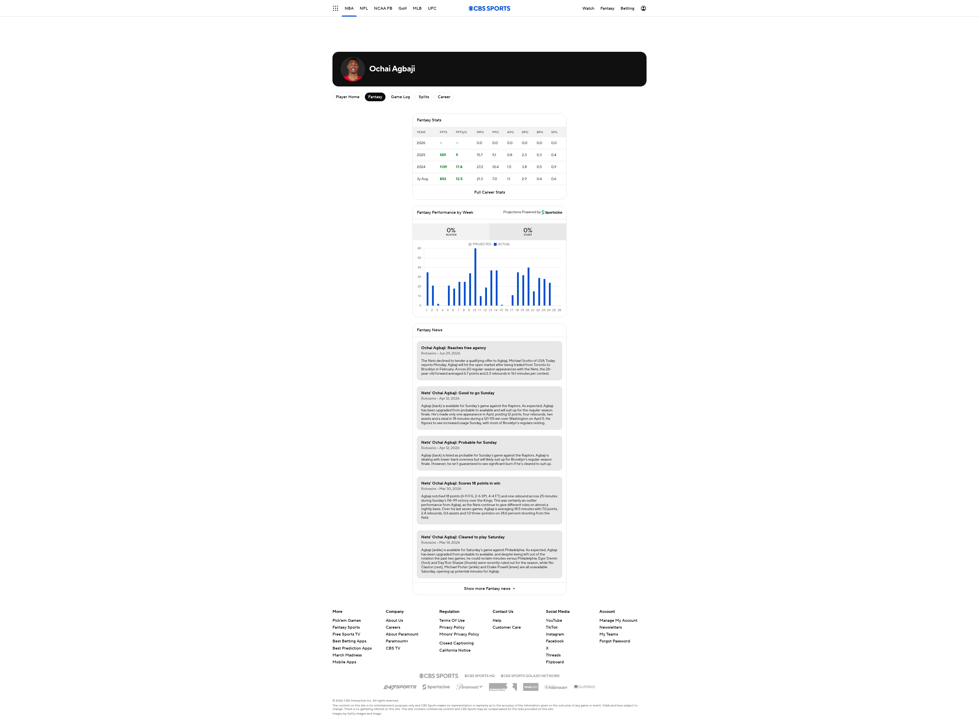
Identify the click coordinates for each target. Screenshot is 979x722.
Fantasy (375, 96)
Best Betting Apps (349, 641)
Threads (553, 655)
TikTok (552, 627)
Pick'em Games (346, 620)
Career (444, 96)
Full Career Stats (489, 192)
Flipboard (555, 662)
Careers (393, 627)
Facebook (555, 641)
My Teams (608, 634)
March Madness (347, 655)
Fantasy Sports (346, 627)
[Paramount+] (469, 685)
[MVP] (530, 685)
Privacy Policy (452, 627)
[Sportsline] (436, 686)
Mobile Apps (344, 662)
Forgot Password (614, 641)
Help (497, 620)
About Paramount (402, 634)
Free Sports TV (346, 634)
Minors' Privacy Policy (459, 634)
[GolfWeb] (585, 687)
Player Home (347, 96)
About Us (394, 620)
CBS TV (393, 648)
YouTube (554, 620)
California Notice (455, 650)
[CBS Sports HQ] (480, 675)
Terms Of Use (452, 620)
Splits (424, 96)
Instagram (555, 634)
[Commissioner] (503, 685)
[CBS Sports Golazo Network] (530, 675)
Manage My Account (618, 620)
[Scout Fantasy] (556, 686)
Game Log (400, 96)
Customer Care (507, 627)
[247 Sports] (400, 686)
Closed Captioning (456, 643)
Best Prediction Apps (352, 648)
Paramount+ (397, 641)
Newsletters (610, 627)
